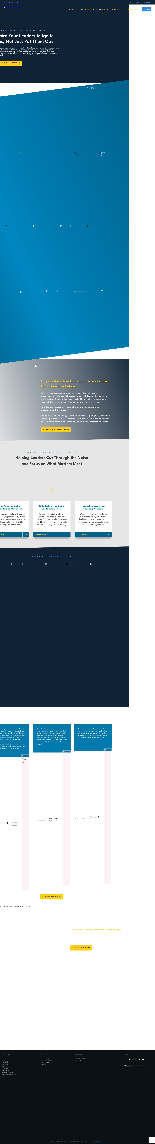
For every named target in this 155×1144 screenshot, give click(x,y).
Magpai (14, 825)
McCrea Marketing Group (99, 1141)
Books (3, 1066)
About (3, 1060)
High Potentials (45, 1062)
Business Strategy (45, 1058)
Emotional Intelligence (46, 1060)
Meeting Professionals (7, 1072)
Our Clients (5, 1064)
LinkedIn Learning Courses (9, 1074)
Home (3, 1058)
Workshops (5, 1068)
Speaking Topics (6, 1070)
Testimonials (5, 1062)
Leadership (43, 1064)
